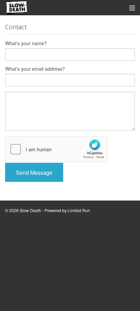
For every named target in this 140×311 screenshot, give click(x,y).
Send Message (34, 172)
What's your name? (26, 43)
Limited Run (79, 210)
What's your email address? (35, 68)
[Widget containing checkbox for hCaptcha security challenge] (56, 149)
